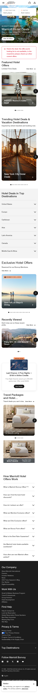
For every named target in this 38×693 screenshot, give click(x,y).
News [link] (3, 578)
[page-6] (22, 110)
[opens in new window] (19, 420)
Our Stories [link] (5, 582)
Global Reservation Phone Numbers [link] (14, 615)
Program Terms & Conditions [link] (11, 637)
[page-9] (22, 184)
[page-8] (21, 184)
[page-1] (15, 110)
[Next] (35, 420)
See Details (19, 386)
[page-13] (26, 312)
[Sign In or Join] (34, 2)
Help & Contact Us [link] (8, 611)
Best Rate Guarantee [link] (9, 617)
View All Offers (8, 38)
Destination (10, 10)
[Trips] (29, 2)
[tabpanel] (19, 12)
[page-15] (29, 312)
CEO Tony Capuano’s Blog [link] (11, 580)
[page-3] (18, 110)
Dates (25, 10)
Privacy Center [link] (7, 631)
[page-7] (19, 184)
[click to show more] (35, 91)
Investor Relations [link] (8, 575)
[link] (10, 633)
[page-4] (19, 110)
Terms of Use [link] (6, 635)
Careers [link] (4, 573)
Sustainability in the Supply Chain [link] (13, 639)
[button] (10, 12)
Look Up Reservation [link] (9, 613)
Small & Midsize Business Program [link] (13, 593)
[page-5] (21, 110)
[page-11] (25, 184)
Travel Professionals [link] (8, 595)
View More (29, 69)
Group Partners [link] (7, 597)
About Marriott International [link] (11, 571)
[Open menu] (3, 2)
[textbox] (10, 13)
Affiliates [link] (4, 602)
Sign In (20, 39)
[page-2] (16, 110)
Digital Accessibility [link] (8, 584)
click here (25, 688)
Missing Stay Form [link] (8, 619)
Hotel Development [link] (8, 600)
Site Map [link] (5, 622)
